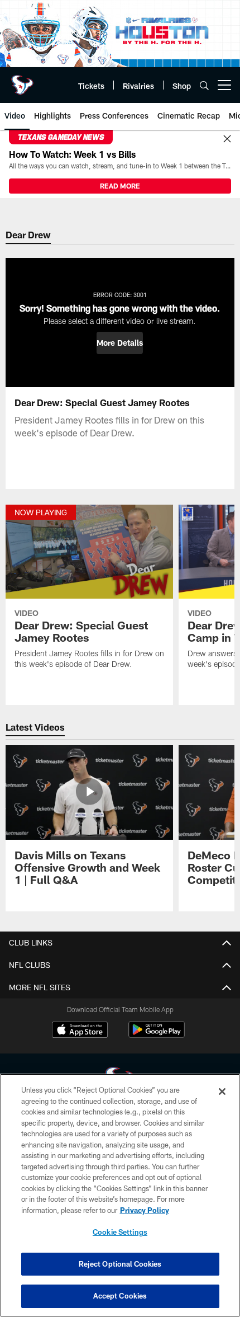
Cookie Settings (120, 1231)
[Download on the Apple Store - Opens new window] (80, 1031)
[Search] (204, 85)
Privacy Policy (144, 1210)
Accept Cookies (120, 1295)
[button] (120, 343)
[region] (120, 1195)
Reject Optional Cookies (120, 1263)
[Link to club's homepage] (22, 81)
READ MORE (120, 186)
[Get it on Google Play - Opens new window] (156, 1035)
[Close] (227, 139)
